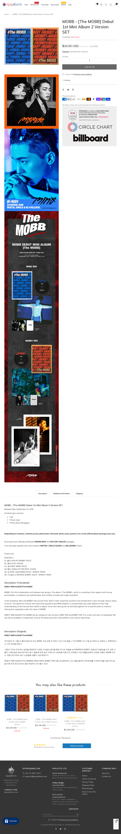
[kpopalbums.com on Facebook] (56, 829)
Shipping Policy (88, 785)
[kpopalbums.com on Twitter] (60, 829)
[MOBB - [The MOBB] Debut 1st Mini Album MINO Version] (46, 703)
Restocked (55, 5)
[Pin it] (73, 90)
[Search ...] (106, 5)
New (26, 5)
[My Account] (110, 5)
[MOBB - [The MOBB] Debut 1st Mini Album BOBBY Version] (17, 703)
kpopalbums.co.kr (11, 792)
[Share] (63, 90)
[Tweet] (68, 90)
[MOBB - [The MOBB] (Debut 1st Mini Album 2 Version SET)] (31, 46)
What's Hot (34, 5)
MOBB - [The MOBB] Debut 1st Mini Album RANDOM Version (75, 723)
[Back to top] (116, 826)
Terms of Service (89, 779)
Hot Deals (45, 5)
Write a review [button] (76, 746)
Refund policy (87, 788)
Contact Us (106, 776)
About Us (106, 773)
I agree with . (78, 74)
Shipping (65, 51)
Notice (63, 5)
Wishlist (67, 80)
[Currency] (101, 5)
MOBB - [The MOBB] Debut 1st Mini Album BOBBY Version (17, 721)
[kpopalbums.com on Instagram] (65, 829)
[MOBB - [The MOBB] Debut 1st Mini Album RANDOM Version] (75, 703)
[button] (66, 60)
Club (69, 5)
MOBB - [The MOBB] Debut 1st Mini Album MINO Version (46, 720)
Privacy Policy (87, 782)
